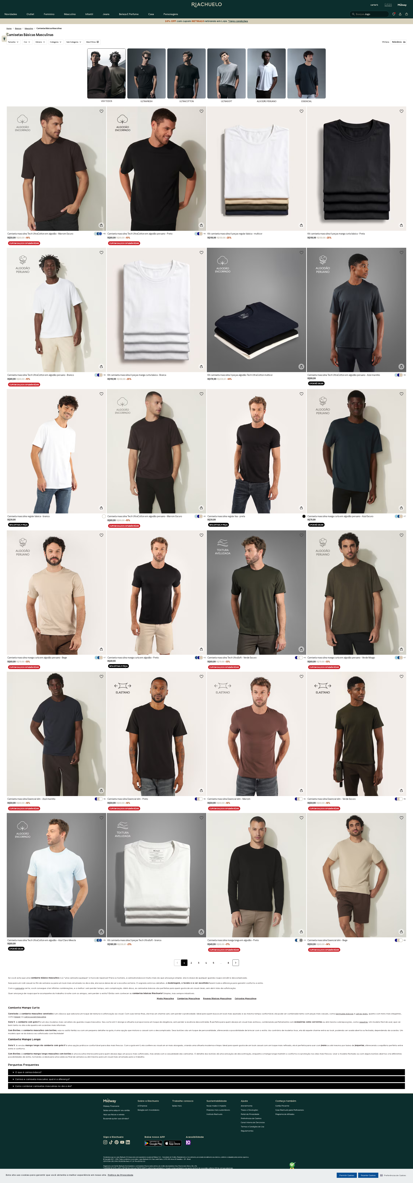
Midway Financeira (111, 1106)
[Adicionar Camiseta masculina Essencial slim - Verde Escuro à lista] (401, 676)
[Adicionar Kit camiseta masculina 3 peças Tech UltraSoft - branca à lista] (201, 818)
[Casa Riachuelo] (388, 5)
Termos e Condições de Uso (252, 1126)
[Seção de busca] (369, 14)
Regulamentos (247, 1131)
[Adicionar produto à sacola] (101, 225)
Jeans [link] (106, 14)
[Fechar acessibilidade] (7, 34)
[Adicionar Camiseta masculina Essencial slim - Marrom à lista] (301, 676)
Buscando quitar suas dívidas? (116, 1118)
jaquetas (363, 1021)
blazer (17, 1016)
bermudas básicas (344, 1013)
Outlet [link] (30, 14)
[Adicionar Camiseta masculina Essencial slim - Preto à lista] (201, 676)
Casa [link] (151, 14)
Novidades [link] (11, 14)
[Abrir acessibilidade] (4, 39)
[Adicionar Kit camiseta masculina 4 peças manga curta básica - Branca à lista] (201, 252)
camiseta (19, 988)
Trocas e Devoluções (249, 1110)
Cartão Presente (282, 1106)
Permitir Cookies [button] (346, 1175)
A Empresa (142, 1106)
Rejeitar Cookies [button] (368, 1175)
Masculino (29, 28)
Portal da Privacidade (250, 1114)
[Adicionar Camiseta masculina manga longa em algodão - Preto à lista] (301, 818)
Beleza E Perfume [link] (129, 14)
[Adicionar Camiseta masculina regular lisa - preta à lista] (301, 394)
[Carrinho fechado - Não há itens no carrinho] (406, 14)
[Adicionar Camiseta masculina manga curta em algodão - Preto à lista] (201, 535)
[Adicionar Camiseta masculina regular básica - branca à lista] (101, 394)
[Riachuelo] (206, 5)
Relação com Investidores (148, 1110)
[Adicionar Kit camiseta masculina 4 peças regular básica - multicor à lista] (301, 111)
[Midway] (402, 5)
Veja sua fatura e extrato (113, 1114)
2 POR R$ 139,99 (316, 383)
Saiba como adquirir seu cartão (116, 1110)
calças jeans (362, 1013)
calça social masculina (35, 1016)
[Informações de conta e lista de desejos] (400, 14)
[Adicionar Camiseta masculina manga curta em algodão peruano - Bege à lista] (101, 535)
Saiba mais (177, 1106)
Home (9, 28)
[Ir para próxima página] (235, 962)
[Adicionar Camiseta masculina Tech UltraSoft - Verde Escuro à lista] (301, 535)
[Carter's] (374, 5)
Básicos (18, 28)
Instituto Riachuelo (214, 1114)
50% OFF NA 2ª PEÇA (18, 525)
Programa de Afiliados (284, 1114)
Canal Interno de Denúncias (253, 1122)
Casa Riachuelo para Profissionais (289, 1110)
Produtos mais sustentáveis (218, 1110)
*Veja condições (238, 21)
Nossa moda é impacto (216, 1106)
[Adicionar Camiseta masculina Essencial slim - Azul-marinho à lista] (101, 676)
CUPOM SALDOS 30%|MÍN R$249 (24, 243)
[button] (393, 1175)
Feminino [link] (49, 14)
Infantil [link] (89, 14)
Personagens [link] (171, 14)
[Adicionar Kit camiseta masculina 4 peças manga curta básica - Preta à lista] (401, 111)
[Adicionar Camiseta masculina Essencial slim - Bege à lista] (401, 818)
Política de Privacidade (120, 1174)
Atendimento (246, 1106)
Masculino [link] (70, 14)
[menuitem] (11, 14)
